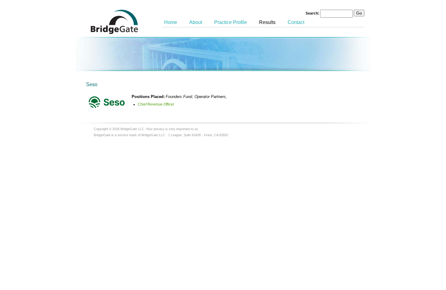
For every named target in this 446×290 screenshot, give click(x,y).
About (195, 22)
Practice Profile (230, 22)
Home (170, 22)
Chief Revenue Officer (156, 104)
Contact (296, 22)
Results (267, 22)
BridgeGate (114, 22)
